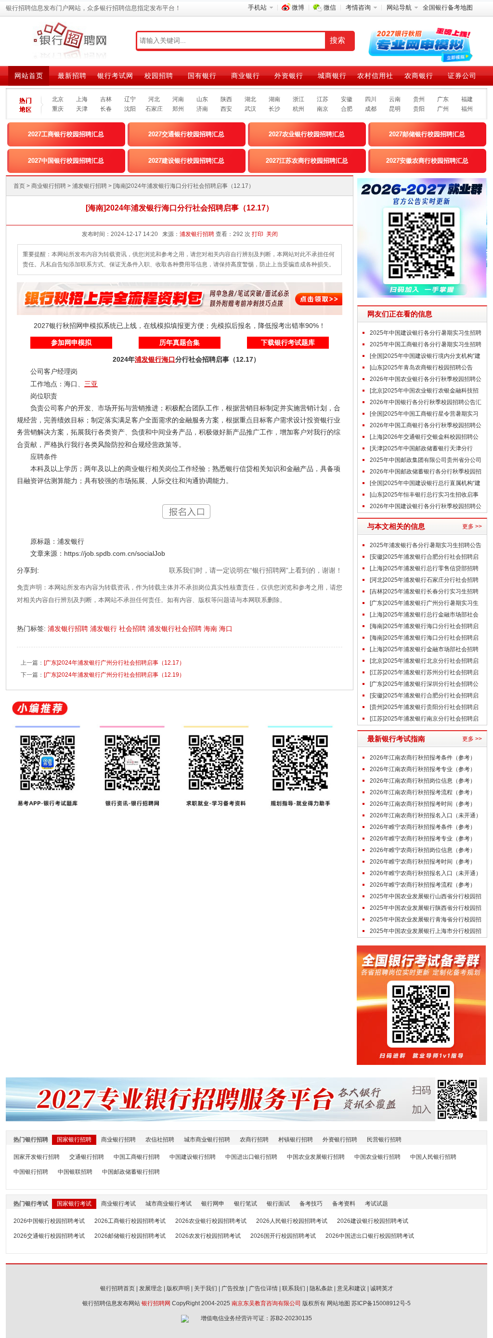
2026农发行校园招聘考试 (208, 1236)
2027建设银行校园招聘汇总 (186, 160)
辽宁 (130, 99)
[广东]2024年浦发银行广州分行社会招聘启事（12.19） (114, 674)
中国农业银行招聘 (377, 1157)
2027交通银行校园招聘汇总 (186, 134)
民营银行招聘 (384, 1139)
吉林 (106, 99)
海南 (211, 628)
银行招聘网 (156, 1303)
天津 (82, 108)
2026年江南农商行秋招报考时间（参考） (423, 803)
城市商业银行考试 (168, 1203)
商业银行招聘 (48, 186)
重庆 (58, 108)
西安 (226, 108)
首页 (19, 186)
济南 (202, 108)
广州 (443, 108)
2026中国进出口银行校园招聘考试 (369, 1236)
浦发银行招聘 (89, 186)
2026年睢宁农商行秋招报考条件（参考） (423, 827)
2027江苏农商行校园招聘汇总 (307, 160)
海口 (226, 628)
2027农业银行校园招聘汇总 (307, 134)
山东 (202, 99)
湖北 (250, 99)
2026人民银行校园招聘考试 (291, 1221)
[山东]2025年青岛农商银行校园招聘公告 (421, 367)
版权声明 (178, 1288)
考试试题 (376, 1203)
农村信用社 (375, 75)
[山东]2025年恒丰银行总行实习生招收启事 (424, 494)
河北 (154, 99)
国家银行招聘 (74, 1139)
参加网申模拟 (71, 342)
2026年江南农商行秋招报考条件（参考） (423, 757)
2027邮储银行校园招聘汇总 (427, 134)
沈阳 (130, 108)
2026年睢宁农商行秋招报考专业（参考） (423, 838)
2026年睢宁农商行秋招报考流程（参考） (423, 884)
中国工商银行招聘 (137, 1157)
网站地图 (338, 1303)
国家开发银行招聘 (36, 1157)
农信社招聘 (159, 1139)
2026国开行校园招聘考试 (283, 1236)
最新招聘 (72, 75)
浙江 (298, 99)
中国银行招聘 (30, 1171)
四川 (370, 99)
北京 (58, 99)
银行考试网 (115, 75)
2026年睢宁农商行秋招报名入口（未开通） (425, 873)
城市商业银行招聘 (207, 1139)
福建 (467, 99)
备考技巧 (311, 1203)
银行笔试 (245, 1203)
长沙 (274, 108)
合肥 (346, 108)
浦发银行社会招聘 (176, 628)
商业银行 (245, 75)
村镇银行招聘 (295, 1139)
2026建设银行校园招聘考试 (372, 1221)
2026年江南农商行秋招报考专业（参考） (423, 769)
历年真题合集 (179, 342)
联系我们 (293, 1288)
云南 (395, 99)
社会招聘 (133, 628)
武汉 (250, 108)
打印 (257, 234)
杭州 (298, 108)
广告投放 (233, 1288)
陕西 (226, 99)
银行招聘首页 (117, 1288)
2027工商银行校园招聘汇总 (66, 134)
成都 (370, 108)
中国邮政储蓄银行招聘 (131, 1171)
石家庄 (154, 108)
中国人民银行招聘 (433, 1157)
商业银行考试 (118, 1203)
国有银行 (202, 75)
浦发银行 (104, 628)
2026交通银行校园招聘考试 (49, 1236)
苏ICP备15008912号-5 (381, 1303)
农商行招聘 (254, 1139)
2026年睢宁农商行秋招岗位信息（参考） (423, 850)
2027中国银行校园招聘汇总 (66, 160)
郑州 (178, 108)
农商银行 (418, 75)
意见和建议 (351, 1288)
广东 (443, 99)
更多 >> (472, 526)
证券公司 (462, 75)
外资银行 (288, 75)
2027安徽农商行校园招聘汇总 (427, 160)
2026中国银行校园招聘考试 (49, 1221)
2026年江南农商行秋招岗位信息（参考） (423, 780)
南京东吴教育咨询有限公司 (266, 1303)
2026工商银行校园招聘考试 (130, 1221)
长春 (106, 108)
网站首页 (28, 75)
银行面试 (278, 1203)
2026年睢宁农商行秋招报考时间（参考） (423, 861)
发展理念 (150, 1288)
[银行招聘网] (69, 41)
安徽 (346, 99)
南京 (322, 108)
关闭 (272, 234)
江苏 (322, 99)
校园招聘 (158, 75)
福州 (467, 108)
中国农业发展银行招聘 (316, 1157)
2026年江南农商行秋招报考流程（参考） (423, 792)
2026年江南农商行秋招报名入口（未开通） (425, 815)
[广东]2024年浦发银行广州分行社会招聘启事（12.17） (114, 662)
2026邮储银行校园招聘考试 (130, 1236)
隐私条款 (321, 1288)
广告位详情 (263, 1288)
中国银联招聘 (75, 1171)
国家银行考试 (74, 1203)
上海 (82, 99)
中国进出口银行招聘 (251, 1157)
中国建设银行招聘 (192, 1157)
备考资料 (343, 1203)
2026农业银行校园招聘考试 (210, 1221)
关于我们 (205, 1288)
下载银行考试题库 (288, 342)
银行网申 (212, 1203)
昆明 (395, 108)
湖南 (274, 99)
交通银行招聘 (86, 1157)
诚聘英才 (381, 1288)
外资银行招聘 (340, 1139)
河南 (178, 99)
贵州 (419, 99)
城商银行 (332, 75)
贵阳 (419, 108)
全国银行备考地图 (448, 7)
